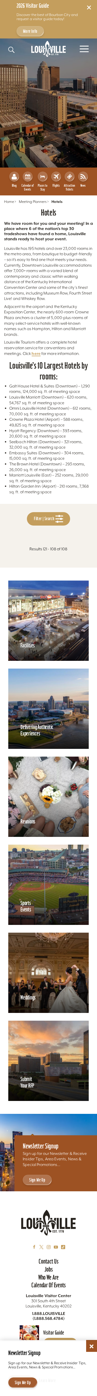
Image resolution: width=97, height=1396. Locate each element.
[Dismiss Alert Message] (89, 7)
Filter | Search (44, 518)
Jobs (48, 1269)
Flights (56, 185)
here (36, 353)
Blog (14, 185)
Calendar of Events (27, 187)
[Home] (49, 49)
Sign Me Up (37, 1180)
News (83, 185)
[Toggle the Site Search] (11, 50)
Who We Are (48, 1277)
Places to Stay (42, 187)
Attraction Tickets (69, 187)
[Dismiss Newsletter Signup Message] (91, 1346)
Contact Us (48, 1261)
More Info (30, 31)
